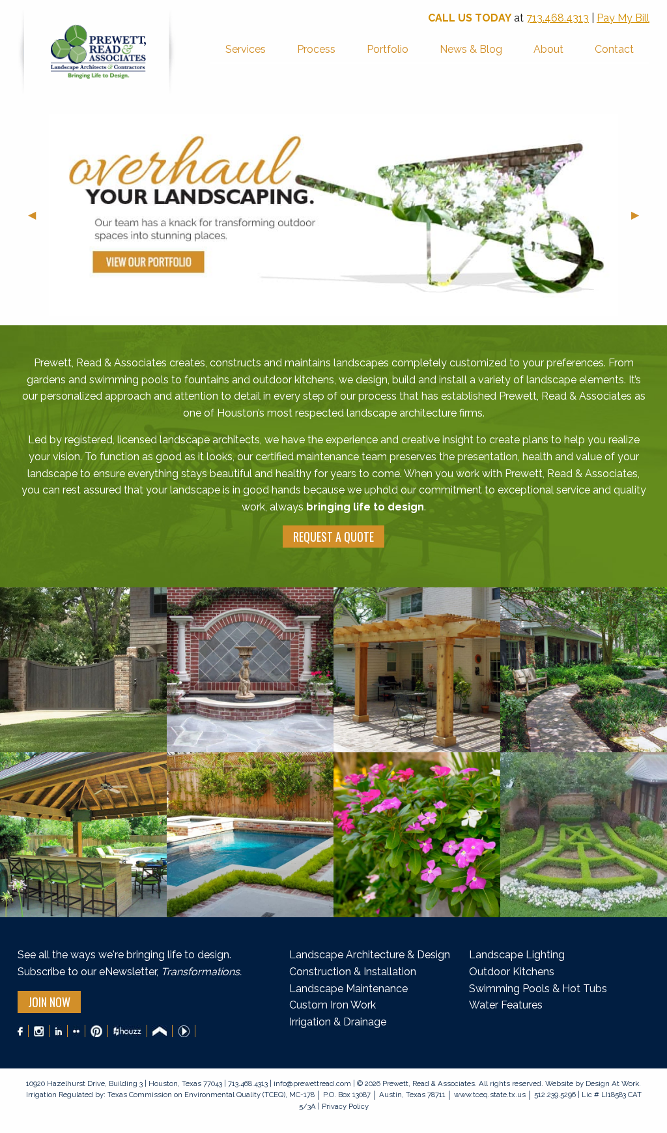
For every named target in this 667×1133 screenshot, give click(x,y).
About (548, 49)
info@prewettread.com (312, 1083)
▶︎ (640, 215)
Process (316, 49)
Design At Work (612, 1083)
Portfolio (387, 49)
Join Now (49, 1001)
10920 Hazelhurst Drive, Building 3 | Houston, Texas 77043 (125, 1083)
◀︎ (37, 215)
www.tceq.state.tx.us (490, 1094)
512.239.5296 (555, 1094)
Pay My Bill (623, 18)
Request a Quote (333, 536)
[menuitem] (245, 50)
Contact (614, 49)
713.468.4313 (557, 18)
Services (245, 49)
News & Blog (471, 49)
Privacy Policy (344, 1106)
